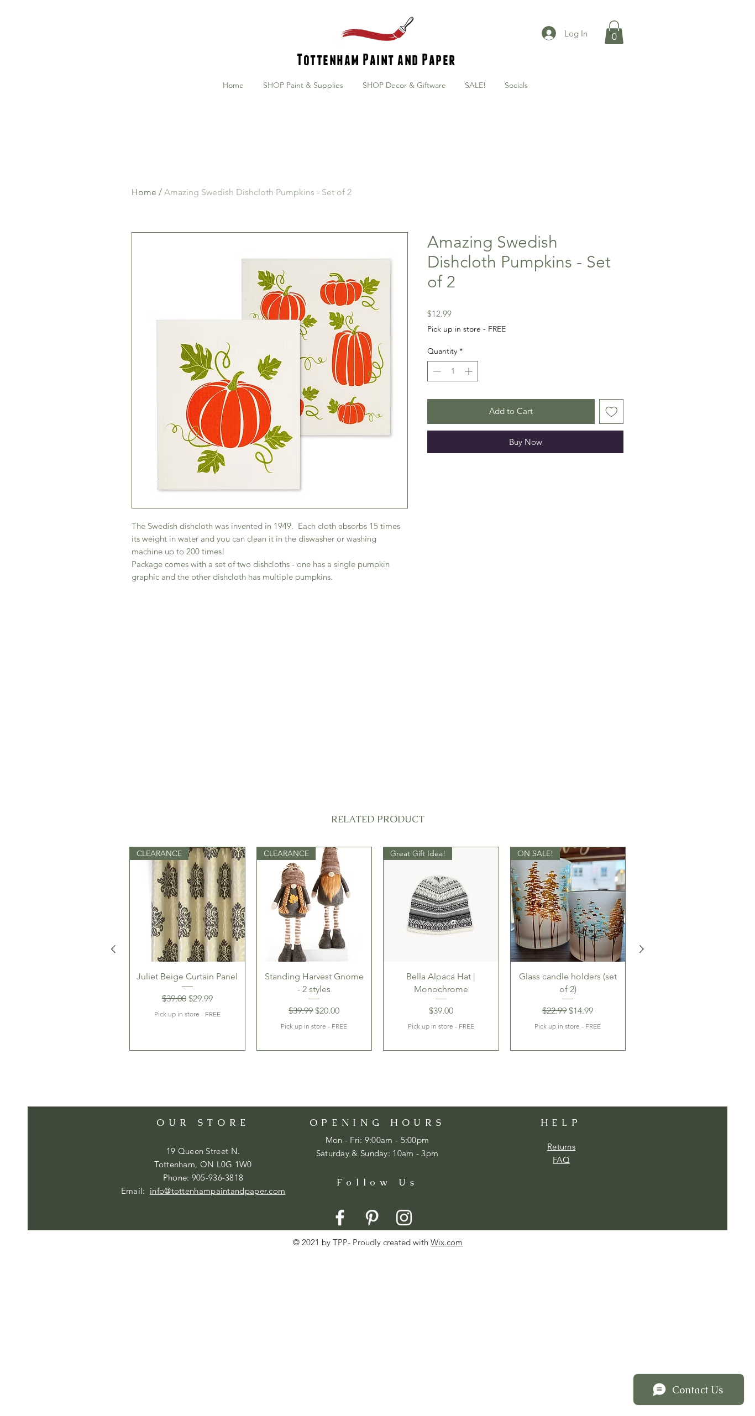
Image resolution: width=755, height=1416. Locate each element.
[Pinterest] (371, 1217)
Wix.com (447, 1242)
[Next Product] (641, 949)
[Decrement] (436, 371)
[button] (614, 32)
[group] (377, 948)
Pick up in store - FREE (466, 329)
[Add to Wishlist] (611, 411)
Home (144, 192)
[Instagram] (404, 1217)
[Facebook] (339, 1217)
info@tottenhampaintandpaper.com (217, 1191)
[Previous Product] (113, 949)
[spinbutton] (453, 371)
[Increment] (469, 371)
